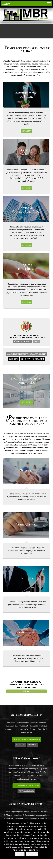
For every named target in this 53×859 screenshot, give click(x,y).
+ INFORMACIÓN (38, 359)
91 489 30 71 (13, 359)
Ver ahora (26, 131)
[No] (49, 839)
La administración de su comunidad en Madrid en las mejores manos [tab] (26, 686)
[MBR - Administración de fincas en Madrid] (26, 15)
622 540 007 (25, 359)
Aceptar (19, 854)
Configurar (32, 854)
